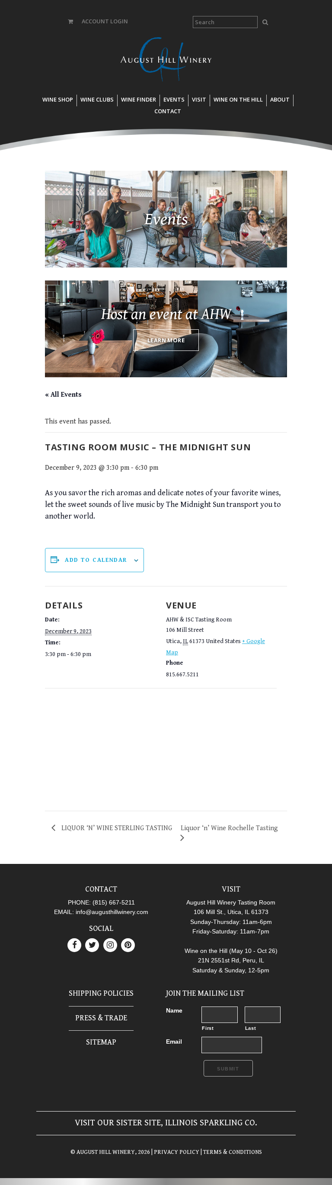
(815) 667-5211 (114, 902)
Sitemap (101, 1042)
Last (250, 1028)
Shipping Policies (101, 993)
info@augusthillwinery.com (112, 911)
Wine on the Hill (238, 99)
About (280, 99)
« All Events (63, 395)
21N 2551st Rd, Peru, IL (231, 960)
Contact (167, 111)
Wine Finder (138, 99)
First (208, 1028)
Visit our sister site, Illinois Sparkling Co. (166, 1123)
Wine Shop (57, 99)
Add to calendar (96, 560)
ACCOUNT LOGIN (105, 21)
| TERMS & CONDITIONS (230, 1152)
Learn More (166, 340)
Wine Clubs (97, 99)
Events (174, 99)
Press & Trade (101, 1018)
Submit (228, 1068)
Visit (199, 99)
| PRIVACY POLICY (174, 1152)
